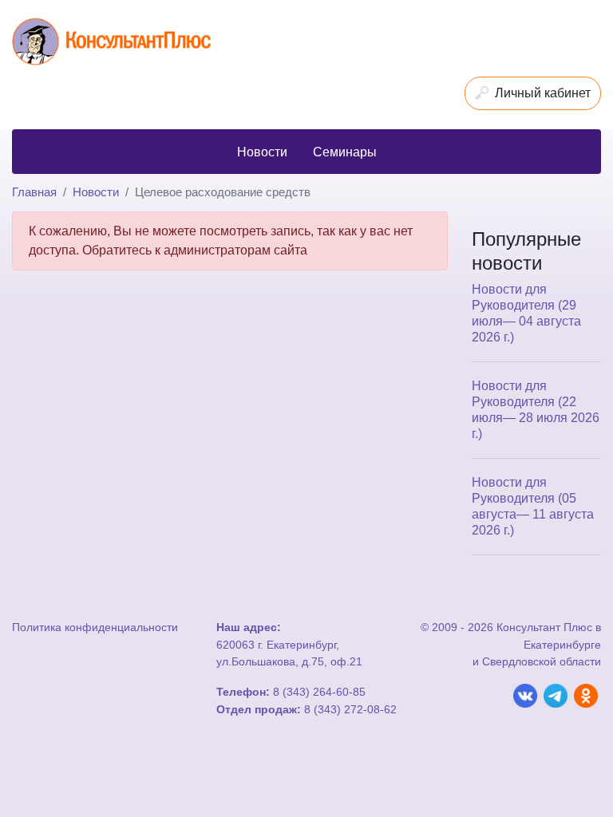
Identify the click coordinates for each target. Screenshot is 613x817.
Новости (96, 192)
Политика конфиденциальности (95, 627)
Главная (34, 192)
